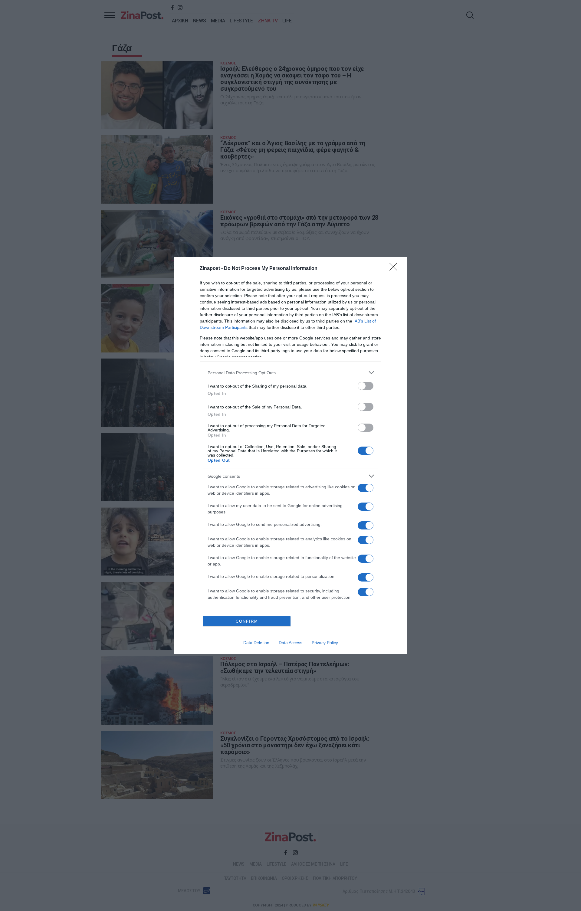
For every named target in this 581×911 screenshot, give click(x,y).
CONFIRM (247, 621)
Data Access (290, 642)
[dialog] (290, 455)
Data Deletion (256, 642)
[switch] (365, 386)
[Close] (395, 268)
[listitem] (290, 372)
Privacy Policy (325, 642)
